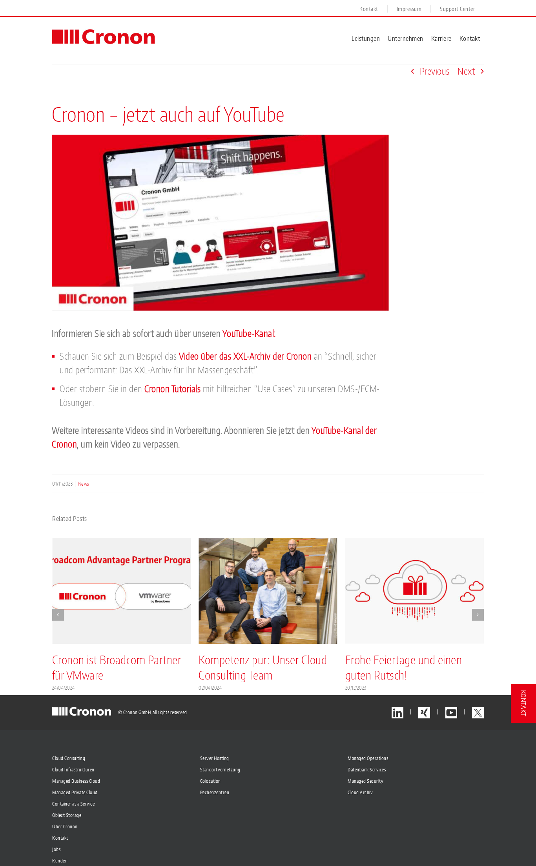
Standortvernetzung (220, 770)
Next (466, 71)
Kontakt (60, 838)
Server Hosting (214, 758)
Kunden (59, 861)
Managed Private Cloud (75, 792)
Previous (435, 71)
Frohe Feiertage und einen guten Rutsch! (403, 667)
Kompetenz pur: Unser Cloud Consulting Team (263, 667)
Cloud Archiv (360, 792)
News (83, 484)
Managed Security (365, 781)
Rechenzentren (215, 792)
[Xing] (424, 712)
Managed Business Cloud (76, 781)
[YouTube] (451, 712)
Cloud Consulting (68, 758)
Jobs (56, 849)
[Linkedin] (397, 712)
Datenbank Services (367, 770)
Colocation (210, 781)
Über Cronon (65, 826)
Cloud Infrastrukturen (73, 770)
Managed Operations (368, 758)
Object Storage (66, 815)
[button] (58, 615)
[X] (478, 712)
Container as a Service (73, 804)
